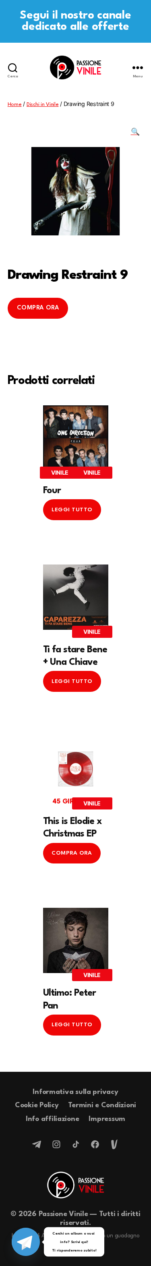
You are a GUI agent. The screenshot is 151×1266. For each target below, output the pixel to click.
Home (15, 104)
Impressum (107, 1119)
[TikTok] (76, 1144)
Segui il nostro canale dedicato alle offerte (75, 21)
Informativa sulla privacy (75, 1092)
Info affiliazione (52, 1119)
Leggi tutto (72, 510)
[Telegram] (37, 1144)
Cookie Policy (37, 1105)
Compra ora (38, 308)
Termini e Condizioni (102, 1105)
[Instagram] (56, 1144)
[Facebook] (95, 1144)
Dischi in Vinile (43, 104)
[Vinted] (114, 1144)
